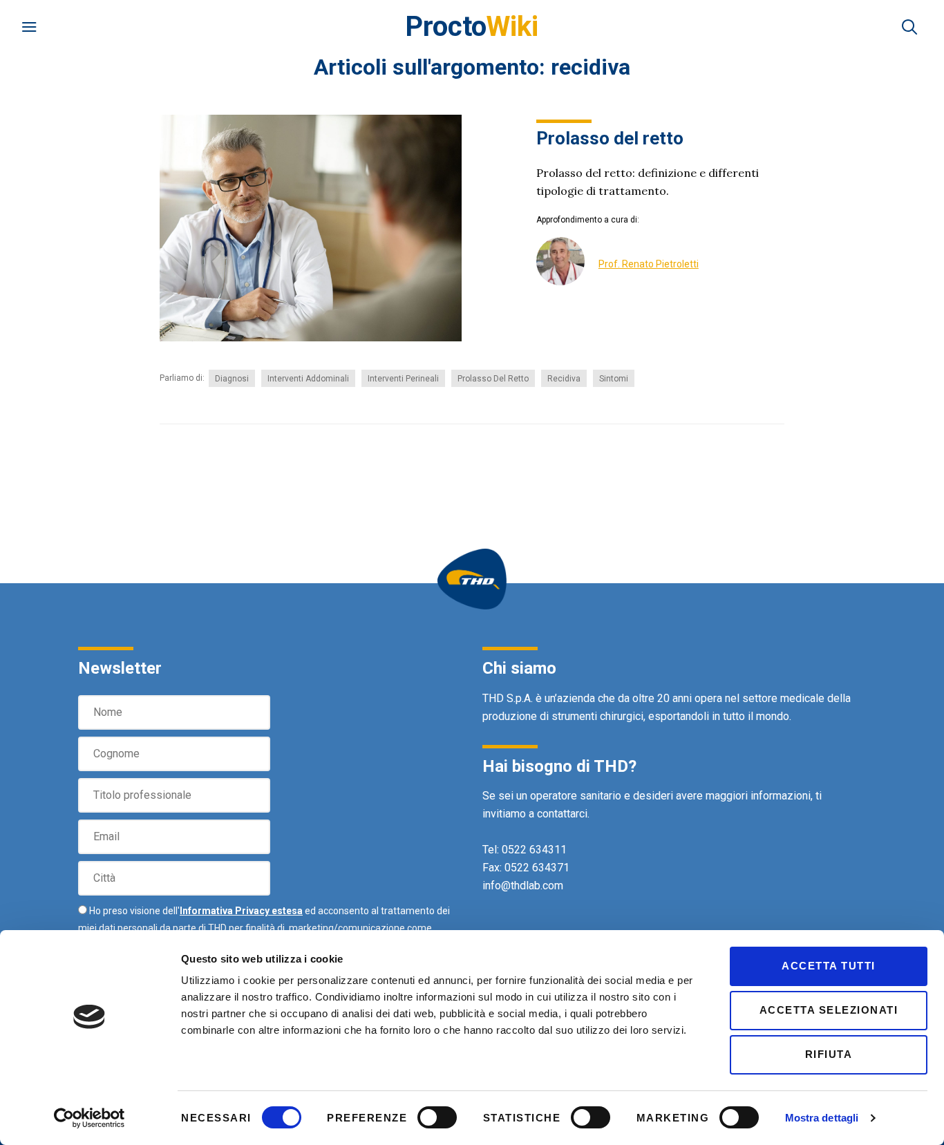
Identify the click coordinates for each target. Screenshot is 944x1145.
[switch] (437, 1117)
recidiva (563, 379)
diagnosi (232, 379)
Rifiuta (829, 1054)
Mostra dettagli (822, 1118)
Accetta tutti (829, 966)
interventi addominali (308, 379)
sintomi (613, 379)
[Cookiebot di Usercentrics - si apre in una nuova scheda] (89, 1118)
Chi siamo (519, 668)
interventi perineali (403, 379)
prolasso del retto (493, 379)
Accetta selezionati (828, 1010)
